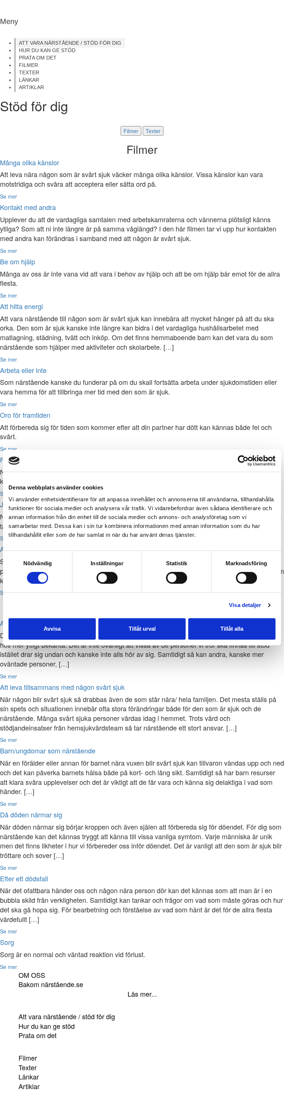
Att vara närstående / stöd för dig (66, 1016)
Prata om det (37, 1035)
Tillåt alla (231, 629)
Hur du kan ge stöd (46, 1026)
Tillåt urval (142, 629)
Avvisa (52, 629)
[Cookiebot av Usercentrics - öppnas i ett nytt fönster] (243, 460)
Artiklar (29, 1086)
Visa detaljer (245, 605)
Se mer (8, 196)
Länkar (28, 1076)
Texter (153, 131)
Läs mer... (142, 994)
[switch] (107, 578)
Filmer (131, 131)
